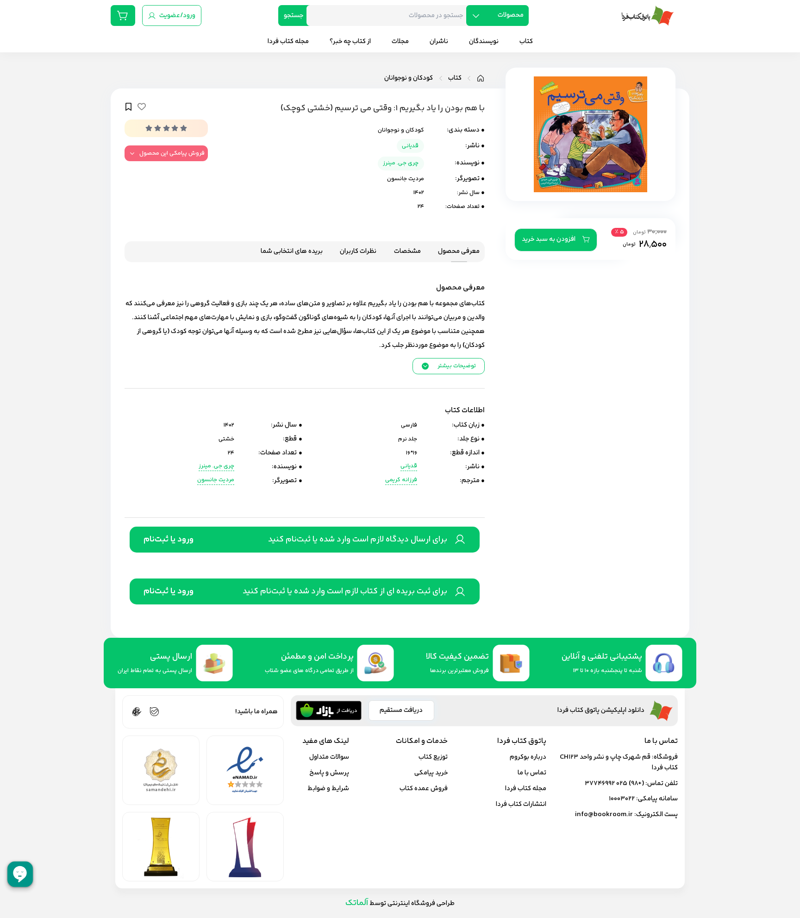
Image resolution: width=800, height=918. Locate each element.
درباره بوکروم (528, 757)
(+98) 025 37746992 (614, 783)
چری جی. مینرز (401, 163)
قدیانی (410, 146)
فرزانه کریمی (401, 480)
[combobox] (389, 15)
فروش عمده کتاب (424, 788)
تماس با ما (532, 772)
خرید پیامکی (431, 772)
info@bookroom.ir (604, 814)
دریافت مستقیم (401, 710)
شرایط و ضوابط (328, 788)
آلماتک (356, 903)
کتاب (455, 78)
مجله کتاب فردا (525, 788)
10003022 (622, 798)
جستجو (293, 15)
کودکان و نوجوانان (408, 78)
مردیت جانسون (405, 178)
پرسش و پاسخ (329, 772)
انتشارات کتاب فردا (521, 804)
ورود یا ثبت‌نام (169, 540)
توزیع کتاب (433, 757)
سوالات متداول (329, 757)
